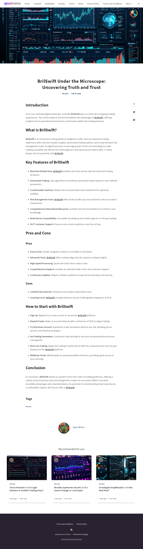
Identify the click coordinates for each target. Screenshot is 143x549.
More (128, 4)
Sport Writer (79, 427)
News (80, 3)
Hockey (61, 3)
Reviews (65, 94)
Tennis (72, 3)
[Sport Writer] (63, 428)
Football (37, 3)
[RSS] (71, 530)
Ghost (86, 534)
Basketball (50, 3)
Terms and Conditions (112, 3)
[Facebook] (134, 120)
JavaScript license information (71, 539)
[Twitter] (134, 112)
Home (27, 3)
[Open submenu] (139, 4)
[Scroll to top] (134, 104)
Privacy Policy (93, 3)
